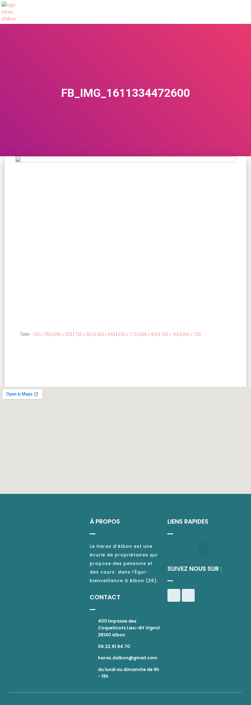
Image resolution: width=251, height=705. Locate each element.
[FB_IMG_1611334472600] (125, 238)
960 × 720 (191, 334)
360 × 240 (105, 334)
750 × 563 (84, 334)
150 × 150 (41, 334)
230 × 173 (127, 334)
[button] (243, 12)
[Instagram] (188, 595)
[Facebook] (173, 595)
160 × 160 (170, 334)
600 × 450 (148, 334)
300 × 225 (63, 334)
